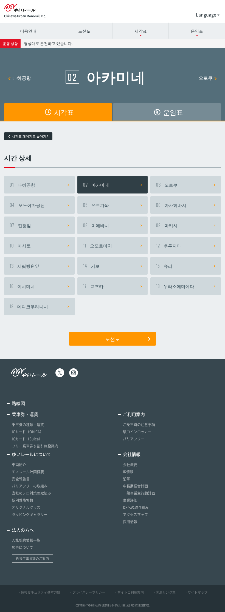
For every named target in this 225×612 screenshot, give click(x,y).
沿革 (126, 478)
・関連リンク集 (164, 592)
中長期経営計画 (135, 485)
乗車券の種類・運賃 (28, 424)
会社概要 (130, 464)
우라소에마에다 (175, 286)
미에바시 (96, 225)
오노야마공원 (27, 205)
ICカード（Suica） (27, 438)
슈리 (164, 266)
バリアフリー (133, 438)
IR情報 (128, 471)
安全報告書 (21, 478)
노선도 (84, 31)
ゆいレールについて (31, 454)
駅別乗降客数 (22, 500)
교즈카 (93, 286)
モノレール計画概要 (28, 471)
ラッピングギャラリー (29, 514)
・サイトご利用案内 (129, 592)
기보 (91, 266)
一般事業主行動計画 (139, 493)
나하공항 (21, 77)
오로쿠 (206, 77)
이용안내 (28, 31)
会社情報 (131, 454)
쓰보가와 (96, 205)
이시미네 (22, 286)
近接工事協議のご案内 (32, 558)
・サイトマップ (195, 592)
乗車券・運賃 (25, 414)
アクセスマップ (135, 514)
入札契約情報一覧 (26, 540)
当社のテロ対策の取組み (31, 493)
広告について (22, 547)
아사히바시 (171, 205)
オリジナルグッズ (26, 507)
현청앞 (20, 225)
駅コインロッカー (137, 431)
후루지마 (168, 245)
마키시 (167, 225)
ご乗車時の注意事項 (139, 424)
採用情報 (130, 521)
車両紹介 (19, 464)
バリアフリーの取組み (29, 485)
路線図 (18, 403)
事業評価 (130, 500)
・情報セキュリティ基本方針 (39, 592)
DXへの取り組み (136, 507)
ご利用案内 (134, 414)
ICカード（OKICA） (27, 431)
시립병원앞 (24, 266)
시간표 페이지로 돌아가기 (31, 136)
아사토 (20, 245)
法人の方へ (23, 529)
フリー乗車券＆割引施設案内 (35, 445)
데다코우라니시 (29, 306)
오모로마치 (97, 245)
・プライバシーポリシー (87, 592)
